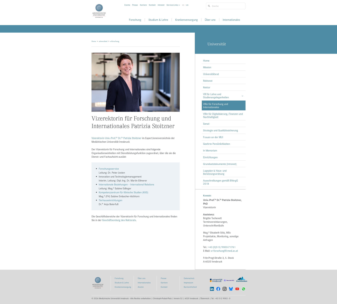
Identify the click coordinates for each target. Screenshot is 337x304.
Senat (206, 123)
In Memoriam (210, 150)
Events (127, 5)
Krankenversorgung (186, 19)
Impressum (188, 282)
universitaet (103, 41)
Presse (135, 5)
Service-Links (173, 5)
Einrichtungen (210, 157)
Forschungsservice (109, 168)
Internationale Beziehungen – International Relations (126, 184)
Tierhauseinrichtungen (110, 200)
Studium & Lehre (158, 19)
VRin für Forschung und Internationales (215, 105)
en (187, 5)
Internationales (231, 19)
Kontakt (152, 5)
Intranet (161, 5)
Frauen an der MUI (213, 137)
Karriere (143, 5)
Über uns (210, 19)
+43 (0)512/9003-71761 (222, 247)
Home (93, 41)
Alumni (141, 286)
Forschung (135, 19)
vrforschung (114, 41)
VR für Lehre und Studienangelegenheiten (216, 95)
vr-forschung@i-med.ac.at (224, 250)
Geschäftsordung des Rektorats (119, 220)
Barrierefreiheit (190, 286)
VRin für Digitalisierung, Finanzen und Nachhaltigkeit (223, 115)
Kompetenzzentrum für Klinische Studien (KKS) (123, 192)
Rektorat (207, 80)
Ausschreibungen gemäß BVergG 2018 (220, 182)
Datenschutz (189, 278)
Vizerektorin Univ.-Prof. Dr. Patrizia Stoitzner (116, 138)
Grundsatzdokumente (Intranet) (220, 164)
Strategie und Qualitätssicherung (220, 130)
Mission (207, 67)
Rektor (206, 87)
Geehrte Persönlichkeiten (216, 143)
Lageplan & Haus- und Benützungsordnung (215, 172)
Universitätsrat (211, 74)
